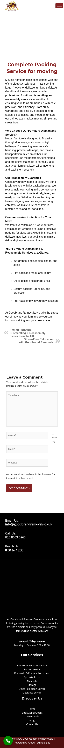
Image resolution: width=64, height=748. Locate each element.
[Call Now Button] (8, 740)
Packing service (32, 669)
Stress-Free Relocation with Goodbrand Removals (36, 341)
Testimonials (32, 716)
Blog (32, 720)
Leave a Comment (14, 57)
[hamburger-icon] (59, 5)
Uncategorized (33, 57)
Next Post (32, 362)
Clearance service (32, 692)
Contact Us (32, 724)
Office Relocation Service (32, 688)
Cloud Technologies (39, 742)
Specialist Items (32, 677)
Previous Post (32, 353)
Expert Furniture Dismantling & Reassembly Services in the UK (27, 333)
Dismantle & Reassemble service (32, 673)
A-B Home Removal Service (32, 665)
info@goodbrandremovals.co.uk (28, 524)
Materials (32, 681)
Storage (32, 684)
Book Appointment (32, 712)
